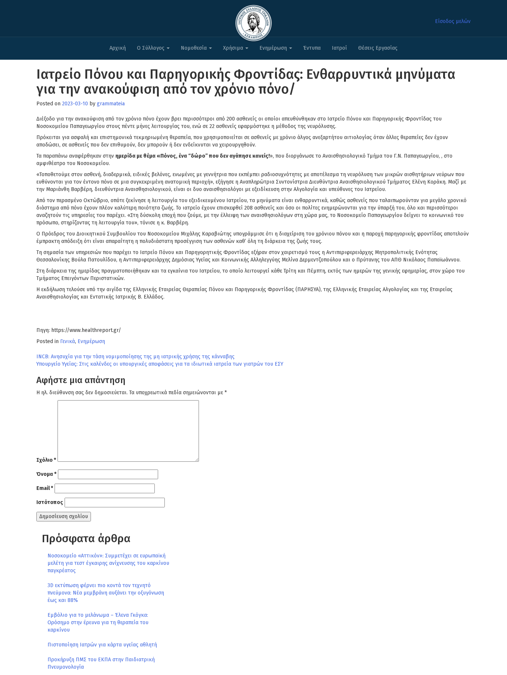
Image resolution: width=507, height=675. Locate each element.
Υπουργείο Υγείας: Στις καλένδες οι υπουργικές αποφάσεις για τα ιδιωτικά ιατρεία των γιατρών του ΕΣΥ (159, 364)
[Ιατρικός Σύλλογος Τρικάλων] (253, 21)
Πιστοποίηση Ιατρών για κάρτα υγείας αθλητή (102, 645)
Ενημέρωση (273, 48)
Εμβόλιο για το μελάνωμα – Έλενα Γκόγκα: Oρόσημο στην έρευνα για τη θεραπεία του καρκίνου (98, 622)
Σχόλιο (46, 460)
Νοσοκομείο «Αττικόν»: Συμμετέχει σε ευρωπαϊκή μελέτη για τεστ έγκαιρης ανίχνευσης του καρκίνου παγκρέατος (108, 563)
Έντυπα (312, 48)
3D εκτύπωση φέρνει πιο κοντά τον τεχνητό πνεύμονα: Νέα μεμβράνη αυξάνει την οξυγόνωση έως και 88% (106, 592)
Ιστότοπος (49, 502)
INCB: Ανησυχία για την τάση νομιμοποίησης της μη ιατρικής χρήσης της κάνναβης (135, 356)
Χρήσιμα (234, 48)
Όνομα (46, 474)
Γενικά (67, 341)
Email (44, 488)
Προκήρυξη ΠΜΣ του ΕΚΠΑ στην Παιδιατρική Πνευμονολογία (101, 663)
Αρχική (117, 48)
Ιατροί (339, 48)
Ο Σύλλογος (151, 48)
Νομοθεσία (194, 48)
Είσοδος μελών (453, 21)
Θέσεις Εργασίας (378, 48)
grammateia (111, 104)
